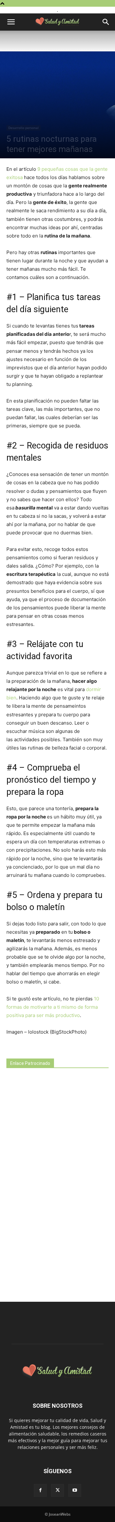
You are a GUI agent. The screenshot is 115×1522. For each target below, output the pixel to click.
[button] (11, 22)
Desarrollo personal (23, 127)
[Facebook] (40, 1490)
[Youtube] (74, 1490)
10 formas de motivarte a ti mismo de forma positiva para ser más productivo (52, 1007)
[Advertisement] (54, 1185)
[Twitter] (57, 1490)
